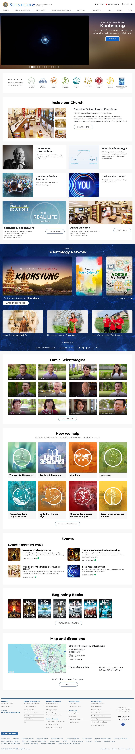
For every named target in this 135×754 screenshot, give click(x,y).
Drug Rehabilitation (97, 713)
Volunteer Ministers (97, 725)
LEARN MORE (83, 127)
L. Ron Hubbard (5, 741)
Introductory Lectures (75, 719)
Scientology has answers (19, 228)
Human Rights (95, 719)
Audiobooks (72, 716)
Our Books (81, 10)
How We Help (96, 701)
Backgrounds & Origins (31, 713)
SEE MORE (67, 419)
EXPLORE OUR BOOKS (69, 623)
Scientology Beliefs (30, 707)
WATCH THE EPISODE (15, 303)
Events (119, 10)
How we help (67, 433)
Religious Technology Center (103, 741)
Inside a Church (29, 719)
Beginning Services (53, 701)
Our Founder (40, 10)
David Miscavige (87, 741)
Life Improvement (51, 710)
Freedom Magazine (54, 743)
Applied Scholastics (109, 743)
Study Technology (96, 707)
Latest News (72, 703)
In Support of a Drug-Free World (10, 746)
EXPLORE (111, 39)
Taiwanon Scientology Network (10, 711)
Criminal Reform (96, 710)
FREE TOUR (122, 230)
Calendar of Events (75, 707)
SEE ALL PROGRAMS (67, 524)
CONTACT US (68, 684)
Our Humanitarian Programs (61, 10)
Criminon (89, 743)
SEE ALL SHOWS (123, 298)
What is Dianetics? (29, 710)
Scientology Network (67, 252)
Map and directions (67, 639)
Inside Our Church (7, 703)
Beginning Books (67, 595)
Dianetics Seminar (52, 703)
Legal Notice (130, 751)
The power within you (112, 21)
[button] (29, 67)
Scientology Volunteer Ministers (10, 743)
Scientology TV (112, 4)
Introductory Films (74, 722)
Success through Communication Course (53, 714)
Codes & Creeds (29, 716)
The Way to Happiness (98, 703)
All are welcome (80, 227)
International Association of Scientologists (34, 743)
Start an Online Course (120, 741)
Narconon (98, 743)
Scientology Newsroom (72, 741)
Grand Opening (6, 707)
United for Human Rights (30, 746)
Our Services (97, 10)
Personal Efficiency (52, 707)
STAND (65, 743)
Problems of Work (52, 724)
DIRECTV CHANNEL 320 (45, 348)
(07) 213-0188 (78, 655)
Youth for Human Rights (48, 746)
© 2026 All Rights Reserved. (15, 751)
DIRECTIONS (74, 659)
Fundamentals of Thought (54, 727)
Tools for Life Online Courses (55, 721)
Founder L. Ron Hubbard (31, 703)
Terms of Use (122, 751)
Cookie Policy (113, 751)
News (130, 10)
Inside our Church (67, 102)
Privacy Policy (104, 751)
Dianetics (16, 741)
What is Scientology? (22, 10)
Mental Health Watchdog (99, 722)
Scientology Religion (42, 741)
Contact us (100, 4)
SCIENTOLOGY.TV (67, 348)
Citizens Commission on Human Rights (69, 746)
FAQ (109, 10)
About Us (6, 10)
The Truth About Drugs (98, 716)
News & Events (74, 701)
